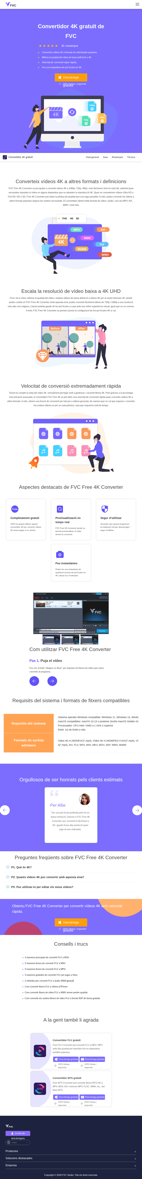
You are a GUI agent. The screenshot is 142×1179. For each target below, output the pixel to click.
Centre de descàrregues (18, 1134)
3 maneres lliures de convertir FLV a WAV (45, 963)
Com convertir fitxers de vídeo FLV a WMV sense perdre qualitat (56, 992)
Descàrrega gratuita (71, 78)
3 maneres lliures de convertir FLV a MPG (45, 969)
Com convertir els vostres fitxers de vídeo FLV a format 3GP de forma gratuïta (62, 998)
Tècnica (131, 157)
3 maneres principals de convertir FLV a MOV (47, 957)
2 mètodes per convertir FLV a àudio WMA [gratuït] (49, 981)
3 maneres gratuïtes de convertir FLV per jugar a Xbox (51, 975)
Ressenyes (117, 157)
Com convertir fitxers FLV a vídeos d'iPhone (46, 986)
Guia (105, 157)
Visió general (92, 157)
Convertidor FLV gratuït (67, 1040)
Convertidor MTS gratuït (67, 1078)
